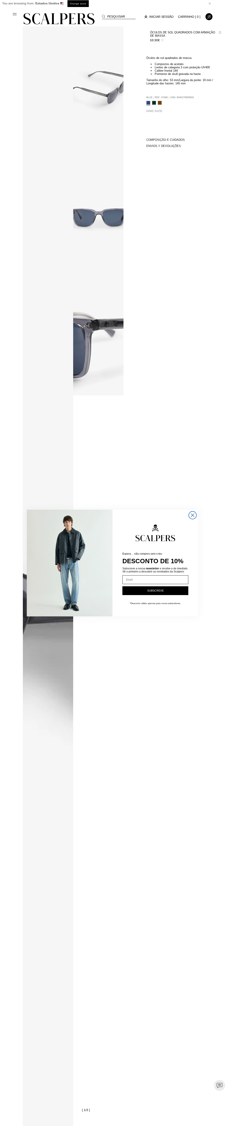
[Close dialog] (192, 515)
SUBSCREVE (155, 590)
